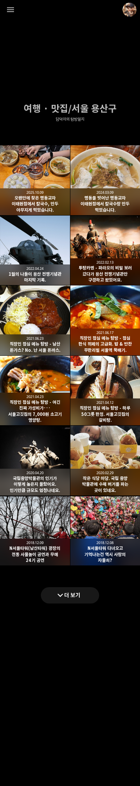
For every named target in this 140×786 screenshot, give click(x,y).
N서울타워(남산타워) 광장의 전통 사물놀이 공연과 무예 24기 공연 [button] (35, 531)
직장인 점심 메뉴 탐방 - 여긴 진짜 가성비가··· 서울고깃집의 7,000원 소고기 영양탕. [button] (35, 391)
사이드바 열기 (10, 9)
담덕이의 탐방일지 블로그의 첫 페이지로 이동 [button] (70, 9)
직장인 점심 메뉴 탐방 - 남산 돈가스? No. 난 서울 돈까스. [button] (35, 320)
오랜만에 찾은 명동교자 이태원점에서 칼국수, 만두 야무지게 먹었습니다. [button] (35, 180)
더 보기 (72, 595)
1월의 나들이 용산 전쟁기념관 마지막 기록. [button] (35, 250)
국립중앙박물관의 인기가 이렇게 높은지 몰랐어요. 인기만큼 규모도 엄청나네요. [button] (35, 461)
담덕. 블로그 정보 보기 (129, 9)
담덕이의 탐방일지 (70, 119)
